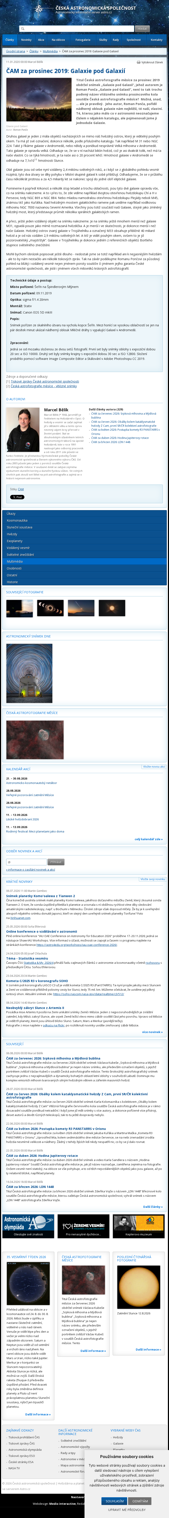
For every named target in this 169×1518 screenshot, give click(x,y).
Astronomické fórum (74, 1471)
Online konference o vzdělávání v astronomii (41, 931)
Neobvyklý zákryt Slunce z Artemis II (35, 1008)
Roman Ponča (20, 129)
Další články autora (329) (106, 409)
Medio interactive (62, 1504)
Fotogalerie (83, 40)
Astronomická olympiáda (25, 1450)
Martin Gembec (37, 891)
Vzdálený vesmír (18, 548)
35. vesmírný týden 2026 (26, 1257)
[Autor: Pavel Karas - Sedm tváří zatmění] (50, 608)
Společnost (134, 40)
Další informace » (38, 1414)
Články (10, 40)
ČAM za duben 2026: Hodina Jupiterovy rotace (120, 438)
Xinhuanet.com (20, 918)
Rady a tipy (68, 1453)
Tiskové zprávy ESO (22, 1456)
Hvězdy (12, 534)
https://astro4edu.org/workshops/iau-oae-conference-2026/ (77, 945)
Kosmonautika (17, 520)
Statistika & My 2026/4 (38, 963)
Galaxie (118, 1443)
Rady (116, 40)
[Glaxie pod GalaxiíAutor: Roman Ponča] (39, 120)
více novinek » (152, 1032)
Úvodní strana (15, 51)
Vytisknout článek (152, 62)
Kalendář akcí (18, 769)
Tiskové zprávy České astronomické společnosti (45, 381)
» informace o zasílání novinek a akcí (30, 870)
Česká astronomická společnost (33, 1483)
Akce (41, 40)
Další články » (153, 1207)
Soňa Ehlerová (37, 926)
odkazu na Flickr (53, 1025)
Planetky (119, 1450)
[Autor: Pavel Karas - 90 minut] (81, 608)
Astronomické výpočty (75, 1447)
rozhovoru (153, 963)
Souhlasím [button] (115, 1501)
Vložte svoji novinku (153, 879)
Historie (12, 582)
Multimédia (50, 51)
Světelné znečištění (20, 554)
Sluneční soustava (19, 527)
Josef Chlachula (37, 953)
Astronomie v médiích (75, 1459)
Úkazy (11, 513)
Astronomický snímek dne (28, 636)
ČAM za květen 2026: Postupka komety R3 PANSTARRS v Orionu (56, 1129)
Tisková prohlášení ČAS (24, 1437)
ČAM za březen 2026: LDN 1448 (110, 442)
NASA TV (14, 1468)
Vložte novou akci (154, 766)
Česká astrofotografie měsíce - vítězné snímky (44, 386)
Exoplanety (14, 541)
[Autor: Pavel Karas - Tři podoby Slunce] (112, 608)
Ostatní (12, 575)
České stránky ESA (21, 1462)
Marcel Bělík (35, 62)
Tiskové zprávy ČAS (22, 1443)
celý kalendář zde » (149, 839)
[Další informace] (28, 1283)
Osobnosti (14, 568)
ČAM (21, 489)
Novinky (26, 40)
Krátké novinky (19, 881)
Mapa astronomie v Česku (78, 1465)
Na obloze (58, 40)
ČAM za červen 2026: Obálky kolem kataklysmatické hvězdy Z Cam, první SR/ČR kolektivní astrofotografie (123, 424)
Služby (103, 40)
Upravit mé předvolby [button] (126, 1510)
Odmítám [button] (140, 1501)
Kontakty (156, 40)
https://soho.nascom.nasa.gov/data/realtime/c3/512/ (88, 994)
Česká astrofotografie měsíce (32, 713)
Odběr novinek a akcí (24, 851)
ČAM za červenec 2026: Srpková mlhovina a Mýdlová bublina (53, 1058)
